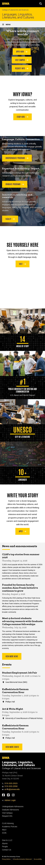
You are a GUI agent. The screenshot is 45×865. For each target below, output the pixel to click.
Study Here (21, 116)
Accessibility (38, 859)
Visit (21, 263)
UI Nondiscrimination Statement (22, 859)
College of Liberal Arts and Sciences (15, 10)
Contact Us (6, 850)
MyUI (4, 830)
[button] (40, 3)
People (5, 847)
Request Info (20, 68)
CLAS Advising (8, 823)
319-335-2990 (10, 786)
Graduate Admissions (10, 810)
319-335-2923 (10, 783)
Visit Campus (20, 59)
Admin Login (10, 800)
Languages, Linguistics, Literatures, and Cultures (18, 16)
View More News (12, 656)
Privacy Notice (6, 859)
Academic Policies (9, 827)
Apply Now (20, 51)
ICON (4, 833)
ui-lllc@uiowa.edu (12, 789)
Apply (21, 531)
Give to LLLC (7, 840)
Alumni (5, 843)
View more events (12, 746)
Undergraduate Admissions (12, 806)
